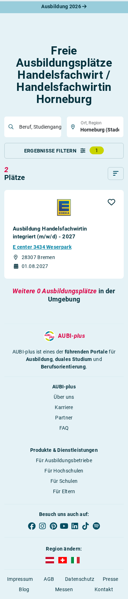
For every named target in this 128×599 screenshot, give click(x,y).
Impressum (20, 579)
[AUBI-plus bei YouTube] (64, 526)
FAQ (64, 428)
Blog (24, 589)
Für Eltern (64, 491)
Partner (64, 417)
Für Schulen (64, 481)
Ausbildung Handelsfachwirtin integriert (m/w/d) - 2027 (50, 233)
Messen (64, 589)
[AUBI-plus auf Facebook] (31, 526)
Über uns (64, 397)
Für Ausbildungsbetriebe (64, 460)
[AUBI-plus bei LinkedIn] (74, 526)
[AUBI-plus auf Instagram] (42, 526)
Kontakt (104, 589)
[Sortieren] (116, 173)
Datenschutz (79, 579)
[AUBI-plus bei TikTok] (85, 526)
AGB (49, 579)
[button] (111, 202)
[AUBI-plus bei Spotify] (96, 526)
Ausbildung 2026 (61, 6)
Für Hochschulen (64, 471)
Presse (110, 579)
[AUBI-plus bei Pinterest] (53, 526)
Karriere (64, 407)
